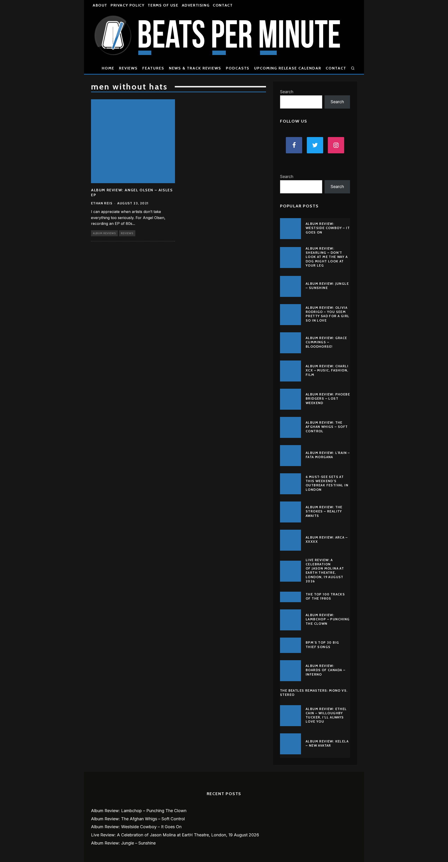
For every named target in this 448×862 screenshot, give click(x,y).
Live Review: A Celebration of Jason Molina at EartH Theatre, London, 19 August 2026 (325, 570)
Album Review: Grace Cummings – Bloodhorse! (326, 342)
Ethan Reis (101, 203)
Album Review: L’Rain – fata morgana (328, 455)
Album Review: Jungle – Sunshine (327, 286)
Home (108, 68)
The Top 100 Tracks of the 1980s (325, 596)
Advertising (196, 5)
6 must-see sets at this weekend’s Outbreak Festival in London (327, 483)
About (100, 5)
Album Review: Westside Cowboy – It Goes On (328, 228)
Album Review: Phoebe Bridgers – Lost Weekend (328, 398)
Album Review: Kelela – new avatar (327, 743)
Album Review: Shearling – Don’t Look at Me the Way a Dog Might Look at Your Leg (327, 257)
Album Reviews (104, 233)
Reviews (128, 68)
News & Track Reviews (195, 68)
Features (153, 68)
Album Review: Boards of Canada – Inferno (325, 670)
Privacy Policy (127, 5)
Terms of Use (163, 5)
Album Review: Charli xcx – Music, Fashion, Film (327, 370)
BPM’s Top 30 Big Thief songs (322, 644)
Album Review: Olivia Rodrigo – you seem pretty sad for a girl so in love (327, 314)
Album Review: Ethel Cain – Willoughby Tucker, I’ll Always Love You (326, 715)
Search (286, 91)
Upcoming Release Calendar (287, 68)
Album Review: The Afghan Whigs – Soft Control (327, 426)
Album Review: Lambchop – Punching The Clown (328, 619)
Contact (223, 5)
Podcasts (237, 68)
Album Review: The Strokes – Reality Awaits (324, 511)
